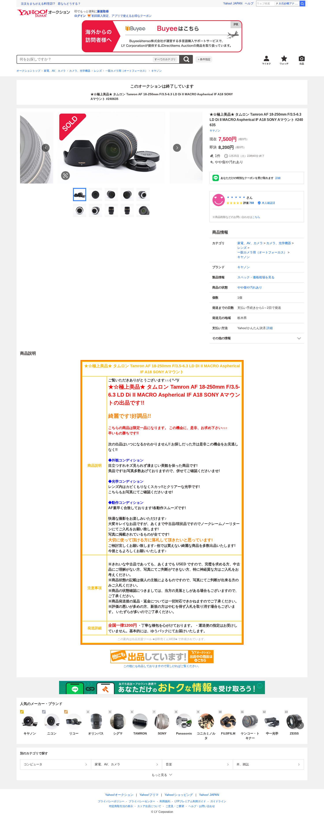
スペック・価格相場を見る (255, 277)
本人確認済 (268, 202)
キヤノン (156, 70)
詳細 (278, 178)
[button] (257, 338)
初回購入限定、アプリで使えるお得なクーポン (121, 15)
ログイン (80, 15)
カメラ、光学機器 (79, 70)
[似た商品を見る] (65, 175)
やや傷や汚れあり (249, 287)
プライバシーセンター (142, 801)
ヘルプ (249, 3)
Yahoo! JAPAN (232, 3)
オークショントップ (28, 70)
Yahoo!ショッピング (179, 794)
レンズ (98, 70)
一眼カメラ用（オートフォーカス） (126, 70)
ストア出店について (149, 806)
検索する (186, 59)
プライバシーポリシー (111, 801)
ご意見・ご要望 (175, 806)
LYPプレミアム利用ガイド (190, 801)
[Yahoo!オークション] (44, 11)
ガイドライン (218, 801)
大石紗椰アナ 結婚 (289, 3)
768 (251, 202)
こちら (256, 217)
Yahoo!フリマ (149, 794)
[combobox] (85, 59)
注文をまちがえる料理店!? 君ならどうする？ (51, 3)
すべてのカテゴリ (165, 59)
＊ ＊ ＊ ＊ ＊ (236, 197)
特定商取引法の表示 (121, 806)
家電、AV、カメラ (55, 70)
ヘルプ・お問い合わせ (201, 806)
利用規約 (165, 801)
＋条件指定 (203, 59)
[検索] (302, 3)
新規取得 (103, 11)
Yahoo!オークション (119, 794)
